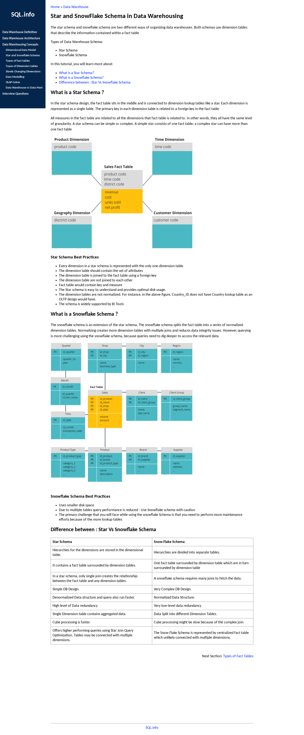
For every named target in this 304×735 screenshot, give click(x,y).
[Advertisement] (152, 692)
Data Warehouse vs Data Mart (24, 87)
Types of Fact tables (18, 60)
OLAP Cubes (13, 82)
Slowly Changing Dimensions (23, 71)
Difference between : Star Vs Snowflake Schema (94, 83)
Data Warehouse (76, 7)
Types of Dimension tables (22, 66)
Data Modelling (15, 77)
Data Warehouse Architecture (21, 38)
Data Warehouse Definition (19, 32)
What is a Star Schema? (76, 73)
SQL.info (152, 728)
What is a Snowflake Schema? (81, 78)
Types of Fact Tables (238, 656)
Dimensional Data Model (21, 50)
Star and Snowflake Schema (23, 55)
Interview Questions (15, 94)
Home (55, 7)
